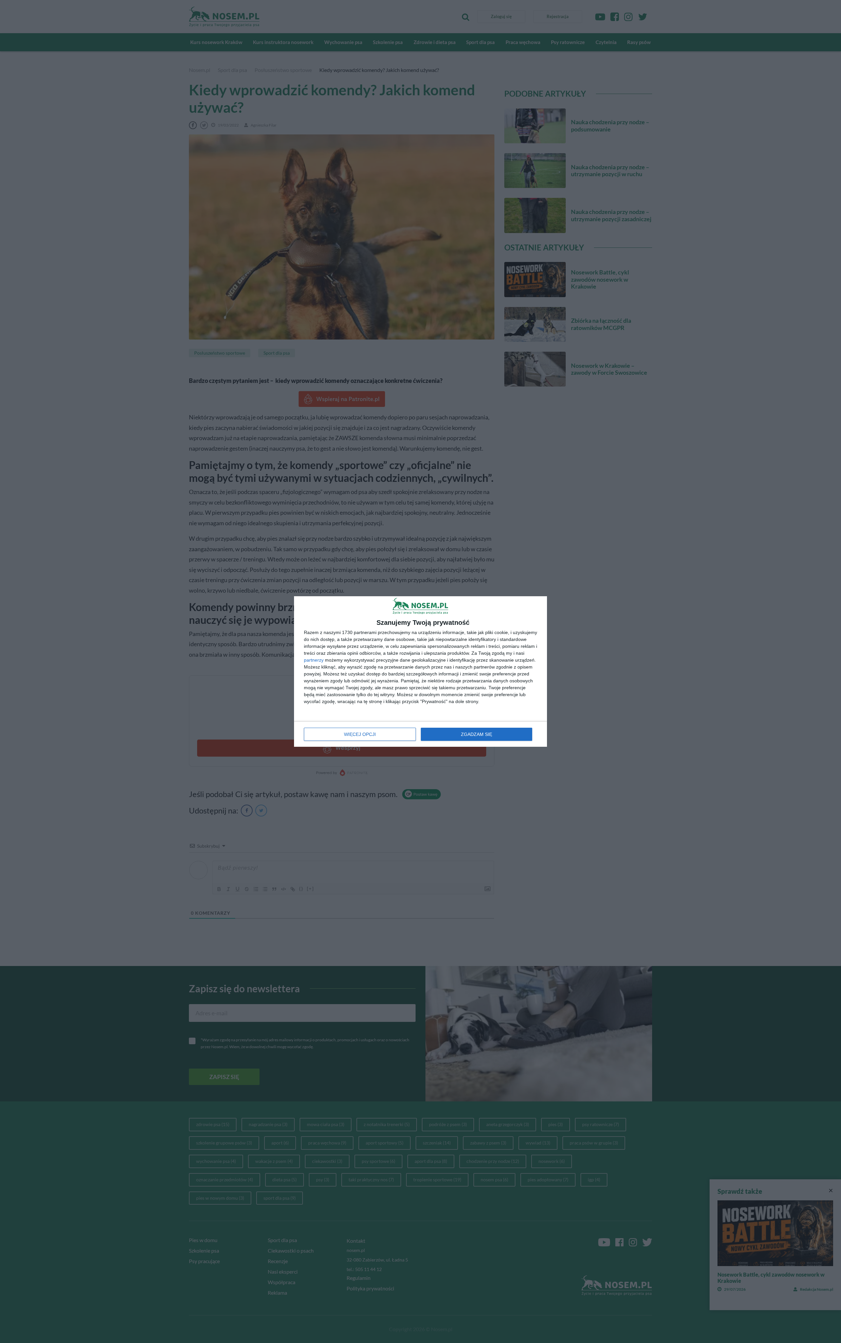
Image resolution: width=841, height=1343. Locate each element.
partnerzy (314, 660)
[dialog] (420, 671)
